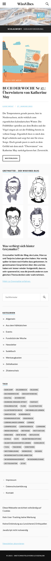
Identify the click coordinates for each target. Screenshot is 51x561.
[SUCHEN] (44, 297)
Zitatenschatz (12, 370)
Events (9, 331)
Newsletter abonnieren (13, 543)
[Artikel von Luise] (38, 190)
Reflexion (34, 435)
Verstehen (29, 447)
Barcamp (8, 390)
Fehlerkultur (10, 406)
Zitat (23, 463)
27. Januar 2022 (25, 106)
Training (17, 447)
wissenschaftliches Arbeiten (18, 455)
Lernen (30, 422)
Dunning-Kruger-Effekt (15, 402)
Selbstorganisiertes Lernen (17, 443)
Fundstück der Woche (16, 338)
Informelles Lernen (35, 410)
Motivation (38, 431)
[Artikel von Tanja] (13, 190)
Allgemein (10, 318)
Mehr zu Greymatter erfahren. (17, 281)
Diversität (20, 398)
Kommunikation (12, 418)
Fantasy (34, 402)
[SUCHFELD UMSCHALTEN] (46, 4)
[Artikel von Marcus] (13, 222)
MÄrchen (8, 435)
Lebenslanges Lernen (14, 422)
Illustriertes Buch (13, 410)
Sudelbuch (11, 351)
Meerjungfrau (11, 431)
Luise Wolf (8, 106)
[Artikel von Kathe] (38, 222)
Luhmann (40, 426)
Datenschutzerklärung (16, 486)
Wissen (38, 451)
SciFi (16, 439)
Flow (23, 406)
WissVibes (25, 3)
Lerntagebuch (26, 426)
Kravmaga (28, 418)
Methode (25, 431)
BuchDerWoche (11, 394)
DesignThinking (29, 394)
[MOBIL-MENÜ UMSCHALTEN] (4, 4)
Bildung (34, 390)
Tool (6, 447)
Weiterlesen (11, 158)
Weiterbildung (11, 451)
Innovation (10, 414)
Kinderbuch (24, 414)
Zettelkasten (12, 364)
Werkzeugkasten (14, 357)
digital (7, 398)
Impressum (11, 480)
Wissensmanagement (14, 459)
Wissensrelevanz (36, 459)
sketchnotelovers (23, 556)
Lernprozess (10, 426)
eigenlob (40, 556)
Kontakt (10, 492)
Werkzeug (27, 451)
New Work (21, 435)
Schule (7, 439)
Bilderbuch (21, 390)
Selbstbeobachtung (31, 439)
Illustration (35, 406)
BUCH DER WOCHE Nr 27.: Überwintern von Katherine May (25, 92)
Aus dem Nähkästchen (16, 325)
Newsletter (11, 344)
